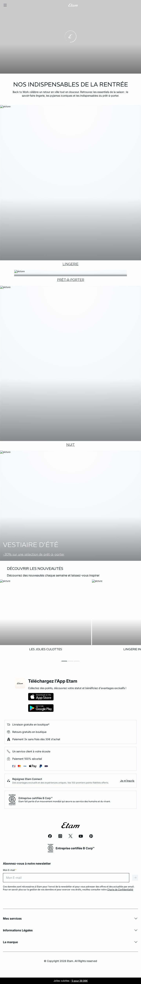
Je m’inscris (127, 780)
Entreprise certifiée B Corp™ (36, 798)
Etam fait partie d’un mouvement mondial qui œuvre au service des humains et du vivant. (65, 801)
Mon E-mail (9, 870)
